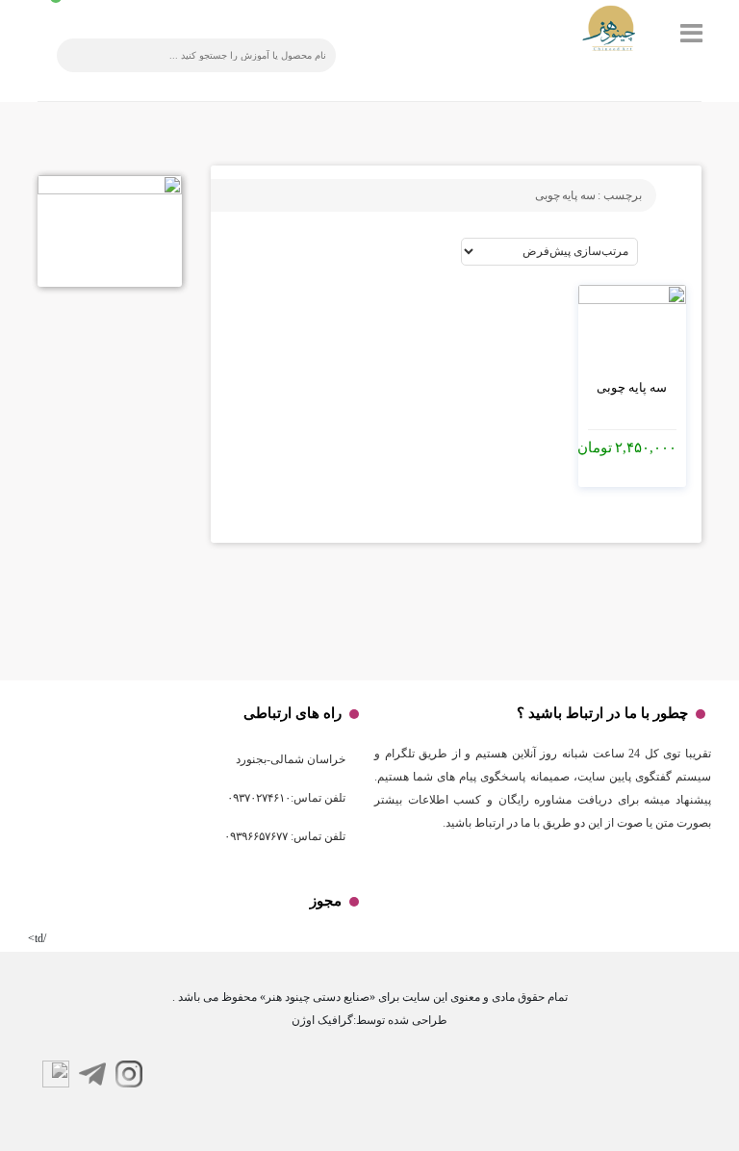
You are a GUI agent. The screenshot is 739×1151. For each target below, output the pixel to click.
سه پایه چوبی (632, 387)
